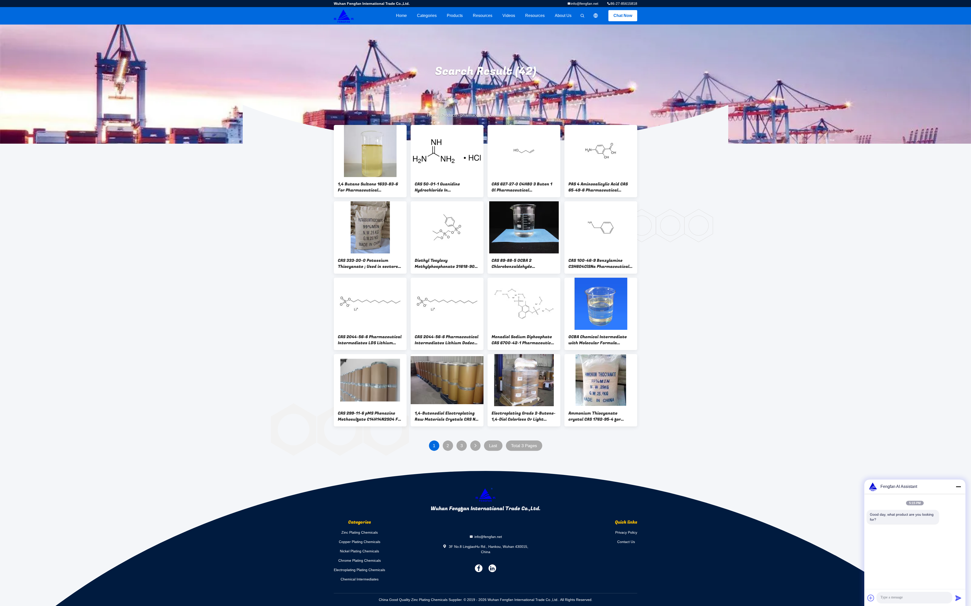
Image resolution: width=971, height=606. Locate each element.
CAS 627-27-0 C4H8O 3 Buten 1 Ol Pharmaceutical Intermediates (522, 187)
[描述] (595, 15)
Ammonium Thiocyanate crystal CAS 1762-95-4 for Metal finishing (594, 416)
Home (401, 15)
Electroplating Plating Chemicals (359, 570)
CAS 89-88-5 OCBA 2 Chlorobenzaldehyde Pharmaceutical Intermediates (523, 263)
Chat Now (622, 15)
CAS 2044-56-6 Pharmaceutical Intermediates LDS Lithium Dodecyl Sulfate (370, 340)
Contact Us (626, 542)
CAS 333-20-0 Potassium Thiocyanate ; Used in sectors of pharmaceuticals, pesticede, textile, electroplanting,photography (369, 263)
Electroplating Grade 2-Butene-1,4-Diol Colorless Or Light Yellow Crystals (524, 416)
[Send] (958, 597)
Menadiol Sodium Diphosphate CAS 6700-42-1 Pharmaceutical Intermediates (523, 340)
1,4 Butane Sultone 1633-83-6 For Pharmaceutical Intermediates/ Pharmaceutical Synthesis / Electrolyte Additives (368, 187)
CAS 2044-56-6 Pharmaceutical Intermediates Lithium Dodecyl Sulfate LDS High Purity (446, 340)
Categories (427, 15)
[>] (475, 446)
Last (493, 445)
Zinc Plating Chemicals (359, 532)
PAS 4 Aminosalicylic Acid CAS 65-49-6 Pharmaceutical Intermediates (598, 187)
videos (508, 15)
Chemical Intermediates (360, 579)
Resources (482, 15)
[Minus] (958, 487)
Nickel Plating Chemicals (359, 551)
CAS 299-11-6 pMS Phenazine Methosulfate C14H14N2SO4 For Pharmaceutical (370, 416)
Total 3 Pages (524, 445)
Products (455, 15)
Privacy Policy (626, 532)
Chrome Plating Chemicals (359, 560)
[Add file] (870, 597)
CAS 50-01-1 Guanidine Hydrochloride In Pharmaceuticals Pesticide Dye (446, 187)
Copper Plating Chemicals (359, 542)
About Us (563, 15)
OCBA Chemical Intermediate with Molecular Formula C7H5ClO (597, 340)
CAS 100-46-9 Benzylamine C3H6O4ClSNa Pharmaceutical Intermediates (598, 263)
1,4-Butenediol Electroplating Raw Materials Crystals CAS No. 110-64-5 (447, 416)
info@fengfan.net (584, 4)
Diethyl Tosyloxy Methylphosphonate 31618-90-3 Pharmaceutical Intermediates (447, 263)
